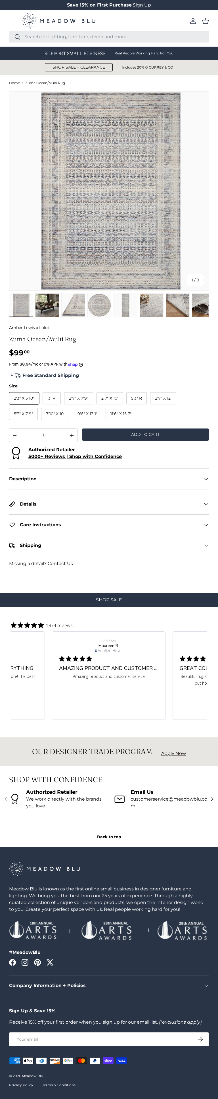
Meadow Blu (32, 1076)
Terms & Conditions (59, 1085)
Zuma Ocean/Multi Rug (45, 83)
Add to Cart (145, 434)
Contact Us (60, 563)
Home (14, 83)
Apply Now (173, 753)
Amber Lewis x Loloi (29, 327)
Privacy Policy (21, 1085)
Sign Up (142, 5)
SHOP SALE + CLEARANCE (79, 67)
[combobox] (109, 37)
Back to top (109, 836)
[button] (205, 21)
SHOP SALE (109, 599)
